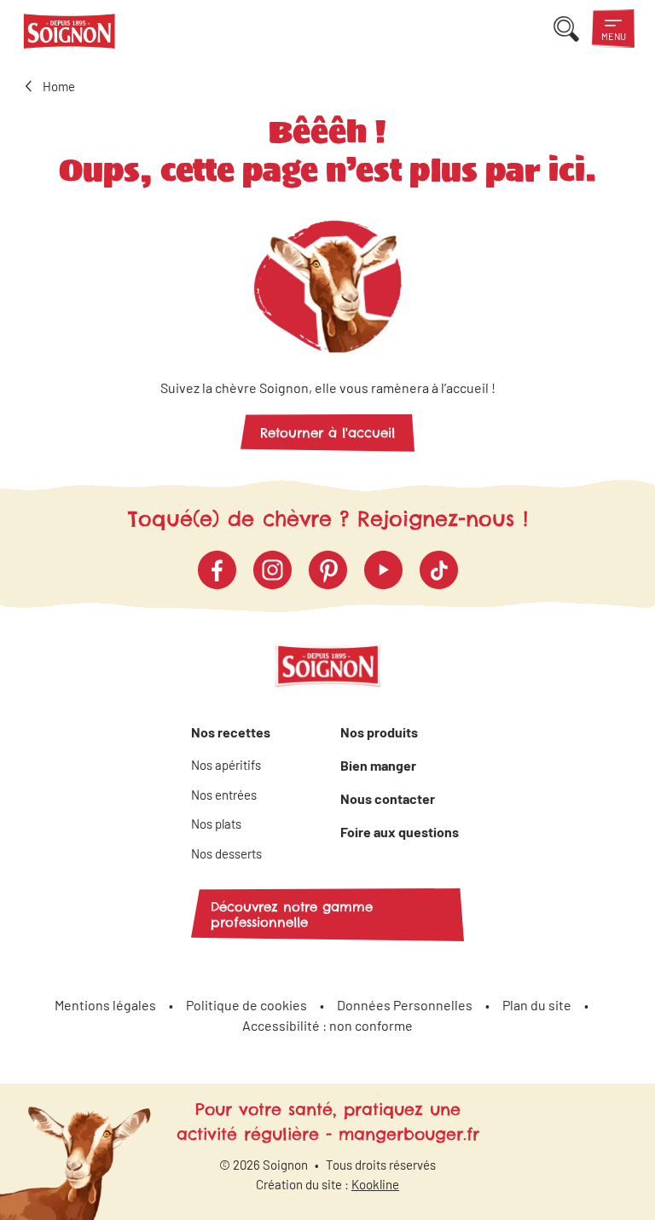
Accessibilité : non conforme (327, 1025)
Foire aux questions (399, 832)
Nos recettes (230, 732)
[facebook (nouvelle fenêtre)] (217, 570)
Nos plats (216, 823)
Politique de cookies (246, 1005)
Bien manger (378, 765)
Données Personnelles (404, 1005)
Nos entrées (224, 794)
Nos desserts (226, 853)
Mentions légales (105, 1005)
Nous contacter (387, 798)
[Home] (69, 34)
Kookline (375, 1184)
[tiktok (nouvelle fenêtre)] (439, 570)
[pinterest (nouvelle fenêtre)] (328, 570)
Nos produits (379, 732)
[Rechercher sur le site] (566, 28)
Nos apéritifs (226, 764)
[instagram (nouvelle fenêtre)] (272, 570)
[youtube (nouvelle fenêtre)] (383, 570)
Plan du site (536, 1005)
